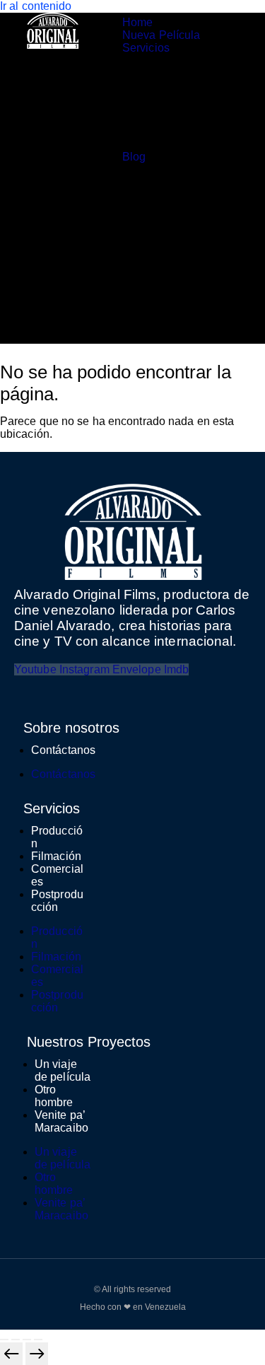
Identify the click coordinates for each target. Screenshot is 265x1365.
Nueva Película (161, 35)
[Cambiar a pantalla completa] (15, 1339)
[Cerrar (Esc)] (38, 1339)
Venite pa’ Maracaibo (61, 1121)
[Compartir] (27, 1339)
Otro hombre (54, 1096)
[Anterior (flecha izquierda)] (11, 1353)
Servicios (146, 48)
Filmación (56, 856)
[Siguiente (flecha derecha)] (36, 1353)
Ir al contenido (36, 6)
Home (137, 22)
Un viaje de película (62, 1070)
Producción (171, 74)
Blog (134, 157)
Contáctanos (63, 750)
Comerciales (175, 112)
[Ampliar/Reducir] (4, 1339)
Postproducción (177, 137)
